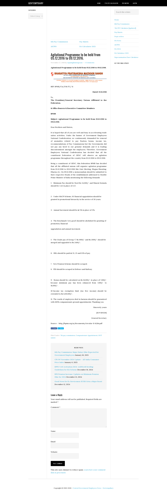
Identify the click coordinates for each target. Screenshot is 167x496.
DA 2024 (117, 49)
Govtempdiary (35, 3)
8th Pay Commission (59, 42)
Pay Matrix (83, 42)
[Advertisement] (79, 23)
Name (53, 431)
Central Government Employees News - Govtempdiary (93, 488)
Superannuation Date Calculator (126, 57)
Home (116, 20)
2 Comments (89, 63)
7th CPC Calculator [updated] (125, 28)
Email (53, 441)
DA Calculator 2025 (87, 46)
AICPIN (54, 46)
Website (54, 452)
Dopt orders (119, 36)
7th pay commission (67, 335)
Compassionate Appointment (87, 335)
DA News (117, 41)
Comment (55, 407)
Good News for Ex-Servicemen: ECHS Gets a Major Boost (78, 381)
